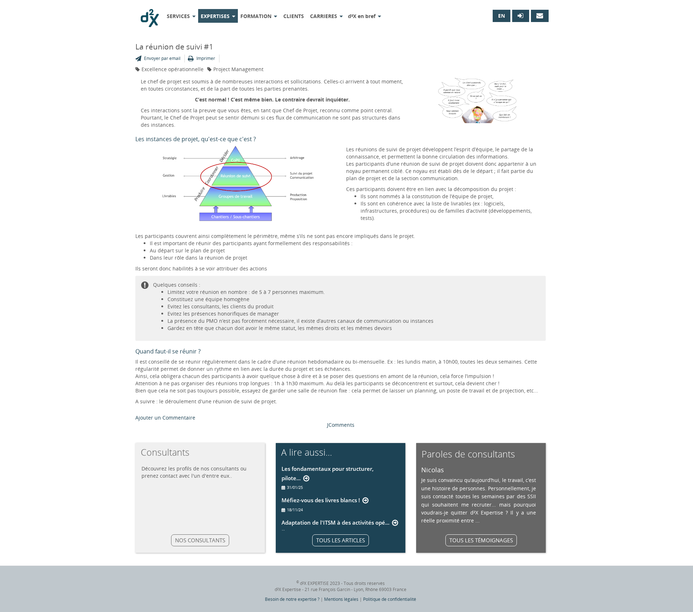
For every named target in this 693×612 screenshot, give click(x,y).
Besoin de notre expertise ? (292, 599)
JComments (340, 424)
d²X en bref (361, 16)
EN (501, 15)
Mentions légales (341, 599)
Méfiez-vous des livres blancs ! (321, 500)
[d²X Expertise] (150, 15)
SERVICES (178, 16)
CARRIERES (323, 16)
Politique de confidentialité (389, 599)
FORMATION (255, 16)
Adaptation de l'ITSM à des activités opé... (335, 522)
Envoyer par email (162, 58)
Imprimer (205, 58)
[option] (479, 494)
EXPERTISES (215, 16)
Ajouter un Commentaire (165, 417)
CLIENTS (293, 16)
